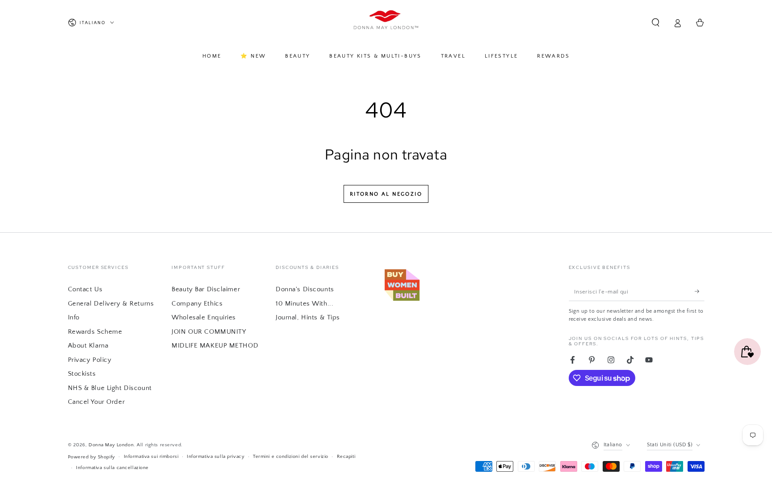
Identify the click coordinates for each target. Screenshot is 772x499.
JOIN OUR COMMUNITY (209, 331)
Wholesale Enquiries (204, 317)
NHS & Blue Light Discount (110, 388)
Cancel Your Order (96, 402)
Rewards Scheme (95, 331)
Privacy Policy (90, 360)
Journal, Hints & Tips (308, 317)
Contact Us (85, 289)
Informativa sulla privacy (215, 456)
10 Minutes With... (304, 303)
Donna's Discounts (305, 289)
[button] (656, 22)
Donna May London (111, 445)
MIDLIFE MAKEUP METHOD (215, 345)
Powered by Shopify (91, 457)
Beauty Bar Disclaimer (206, 289)
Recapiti (346, 456)
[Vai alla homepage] (386, 23)
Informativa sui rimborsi (151, 456)
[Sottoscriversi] (700, 291)
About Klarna (88, 345)
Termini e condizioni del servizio (290, 456)
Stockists (82, 373)
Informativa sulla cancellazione (112, 467)
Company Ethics (197, 303)
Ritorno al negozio (386, 194)
